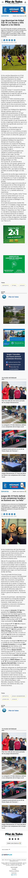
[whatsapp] (4, 40)
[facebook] (7, 40)
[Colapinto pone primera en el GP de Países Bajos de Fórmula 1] (14, 439)
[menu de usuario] (25, 2)
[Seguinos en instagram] (15, 839)
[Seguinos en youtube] (9, 839)
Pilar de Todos (13, 297)
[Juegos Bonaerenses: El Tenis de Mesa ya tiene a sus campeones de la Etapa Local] (14, 463)
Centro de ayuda (14, 867)
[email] (12, 40)
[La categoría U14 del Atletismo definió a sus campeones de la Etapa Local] (14, 414)
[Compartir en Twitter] (9, 40)
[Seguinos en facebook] (18, 839)
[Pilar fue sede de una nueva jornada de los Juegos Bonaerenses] (14, 390)
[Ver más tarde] (2, 40)
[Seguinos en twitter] (12, 839)
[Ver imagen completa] (25, 46)
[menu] (2, 2)
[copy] (14, 40)
